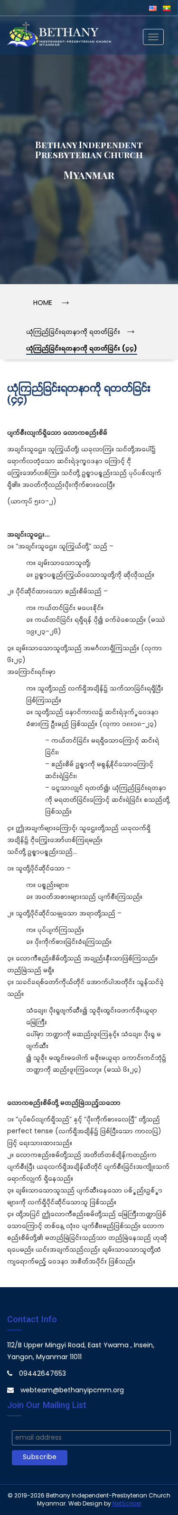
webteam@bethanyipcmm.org (72, 1391)
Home (42, 303)
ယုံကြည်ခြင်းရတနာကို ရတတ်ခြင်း (73, 332)
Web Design (85, 1503)
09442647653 (42, 1374)
